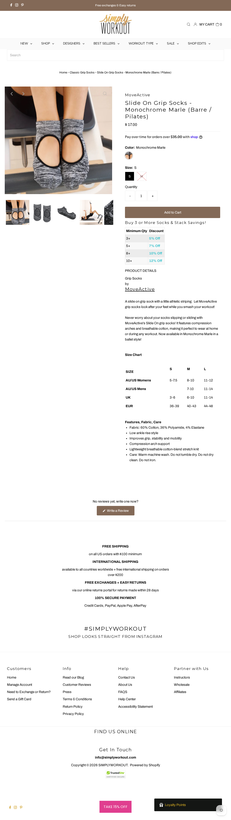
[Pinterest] (22, 5)
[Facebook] (11, 5)
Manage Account (19, 684)
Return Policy (73, 706)
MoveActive (140, 289)
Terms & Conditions (77, 699)
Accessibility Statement (135, 706)
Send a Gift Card (19, 699)
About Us (125, 684)
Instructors (182, 677)
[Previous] (12, 94)
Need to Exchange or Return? (29, 692)
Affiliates (180, 692)
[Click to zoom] (105, 94)
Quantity (131, 187)
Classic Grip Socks (82, 72)
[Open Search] (189, 24)
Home (63, 72)
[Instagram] (16, 5)
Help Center (127, 699)
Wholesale (181, 684)
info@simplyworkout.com (115, 757)
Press (67, 692)
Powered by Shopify (145, 765)
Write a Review (120, 512)
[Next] (23, 94)
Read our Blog (73, 677)
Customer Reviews (77, 684)
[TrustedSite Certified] (115, 774)
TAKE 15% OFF (115, 806)
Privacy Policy (73, 714)
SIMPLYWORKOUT (113, 765)
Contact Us (126, 677)
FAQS (122, 692)
